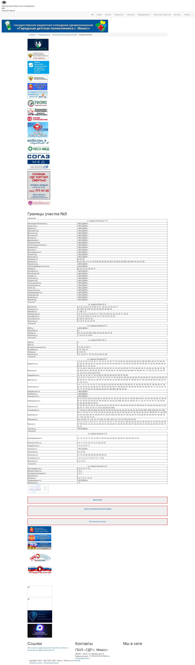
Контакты (177, 14)
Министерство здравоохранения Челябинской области (48, 648)
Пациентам (119, 14)
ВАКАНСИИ (97, 500)
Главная (32, 34)
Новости (108, 14)
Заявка (99, 14)
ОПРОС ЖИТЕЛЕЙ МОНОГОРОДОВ (97, 509)
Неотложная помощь (97, 521)
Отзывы (187, 14)
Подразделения (144, 14)
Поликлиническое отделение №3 (64, 34)
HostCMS (76, 660)
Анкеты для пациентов (162, 14)
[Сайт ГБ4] (92, 14)
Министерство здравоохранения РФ (41, 650)
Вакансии (130, 14)
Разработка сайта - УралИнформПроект (44, 663)
